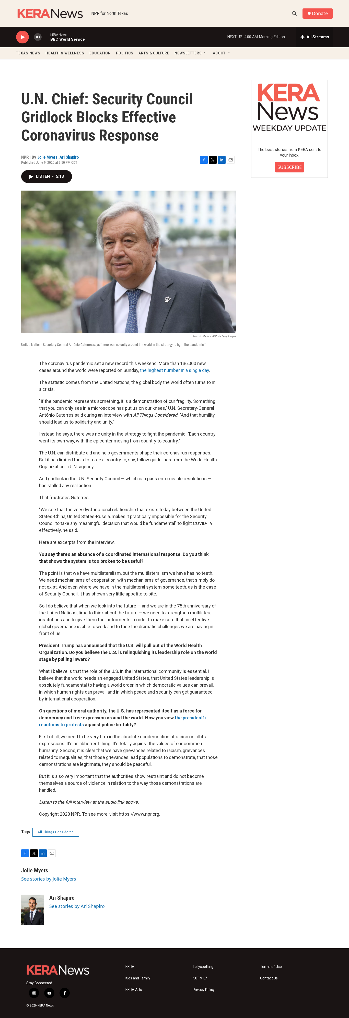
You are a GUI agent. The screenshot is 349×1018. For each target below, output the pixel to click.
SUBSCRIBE (289, 167)
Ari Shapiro (69, 157)
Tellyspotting (203, 967)
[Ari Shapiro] (32, 910)
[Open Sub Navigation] (206, 53)
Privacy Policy (204, 990)
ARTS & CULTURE (153, 53)
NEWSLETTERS (188, 53)
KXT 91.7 (200, 978)
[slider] (46, 37)
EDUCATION (100, 53)
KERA (129, 967)
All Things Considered (56, 832)
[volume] (37, 37)
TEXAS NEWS (28, 53)
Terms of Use (271, 967)
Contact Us (269, 978)
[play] (22, 37)
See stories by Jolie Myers (48, 879)
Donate (320, 13)
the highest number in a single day (174, 370)
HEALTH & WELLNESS (64, 53)
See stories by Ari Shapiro (77, 906)
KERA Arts (133, 990)
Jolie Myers (47, 157)
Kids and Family (137, 978)
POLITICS (124, 53)
